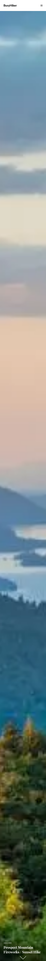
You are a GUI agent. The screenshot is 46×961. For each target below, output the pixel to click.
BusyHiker (10, 5)
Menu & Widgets (41, 8)
